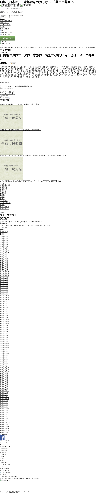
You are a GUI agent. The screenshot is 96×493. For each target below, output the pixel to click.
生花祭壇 (3, 193)
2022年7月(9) (4, 329)
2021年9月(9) (4, 349)
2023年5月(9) (4, 309)
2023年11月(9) (4, 298)
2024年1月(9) (4, 294)
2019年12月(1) (4, 391)
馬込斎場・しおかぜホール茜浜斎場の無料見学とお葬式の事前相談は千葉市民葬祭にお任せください (34, 155)
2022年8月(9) (4, 327)
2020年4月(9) (4, 383)
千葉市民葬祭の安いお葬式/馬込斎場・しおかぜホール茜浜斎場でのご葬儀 (25, 225)
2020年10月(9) (4, 371)
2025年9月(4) (4, 254)
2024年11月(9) (4, 274)
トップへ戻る (4, 443)
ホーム (2, 19)
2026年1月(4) (4, 246)
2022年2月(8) (4, 339)
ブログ (2, 27)
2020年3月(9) (4, 385)
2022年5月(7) (4, 333)
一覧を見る (4, 227)
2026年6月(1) (4, 238)
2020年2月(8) (4, 387)
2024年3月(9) (4, 290)
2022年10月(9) (4, 323)
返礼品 (2, 197)
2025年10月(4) (4, 252)
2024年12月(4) (4, 272)
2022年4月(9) (4, 335)
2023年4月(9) (4, 311)
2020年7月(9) (4, 377)
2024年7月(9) (4, 282)
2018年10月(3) (4, 399)
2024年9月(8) (4, 278)
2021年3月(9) (4, 361)
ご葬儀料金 (4, 187)
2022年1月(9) (4, 341)
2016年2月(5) (4, 418)
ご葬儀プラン (4, 23)
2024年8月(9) (4, 280)
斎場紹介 (3, 191)
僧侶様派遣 (4, 201)
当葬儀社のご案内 (6, 21)
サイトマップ (4, 209)
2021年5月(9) (4, 357)
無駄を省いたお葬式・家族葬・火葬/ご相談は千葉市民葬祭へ (20, 130)
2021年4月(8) (4, 359)
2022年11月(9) (4, 321)
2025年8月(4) (4, 256)
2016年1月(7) (4, 420)
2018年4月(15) (4, 411)
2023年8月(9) (4, 303)
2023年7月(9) (4, 305)
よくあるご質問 (5, 25)
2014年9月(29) (4, 430)
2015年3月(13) (4, 426)
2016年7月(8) (4, 413)
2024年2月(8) (4, 292)
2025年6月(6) (4, 260)
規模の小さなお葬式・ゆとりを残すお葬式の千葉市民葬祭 (19, 104)
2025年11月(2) (4, 250)
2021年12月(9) (4, 343)
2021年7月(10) (4, 353)
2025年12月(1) (4, 248)
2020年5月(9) (4, 381)
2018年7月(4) (4, 405)
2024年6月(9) (4, 284)
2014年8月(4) (4, 432)
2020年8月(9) (4, 375)
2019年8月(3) (4, 395)
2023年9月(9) (4, 301)
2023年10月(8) (4, 300)
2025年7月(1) (4, 258)
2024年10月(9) (4, 276)
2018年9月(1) (4, 401)
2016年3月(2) (4, 416)
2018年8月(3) (4, 403)
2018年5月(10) (4, 409)
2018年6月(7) (4, 407)
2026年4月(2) (4, 240)
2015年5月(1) (4, 424)
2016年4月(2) (4, 414)
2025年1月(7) (4, 270)
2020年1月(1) (4, 389)
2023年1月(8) (4, 317)
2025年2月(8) (4, 268)
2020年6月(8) (4, 379)
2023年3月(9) (4, 313)
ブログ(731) (4, 232)
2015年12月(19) (5, 422)
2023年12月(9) (4, 296)
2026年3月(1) (4, 242)
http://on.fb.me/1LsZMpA (7, 94)
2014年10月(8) (4, 428)
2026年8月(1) (4, 236)
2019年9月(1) (4, 393)
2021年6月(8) (4, 355)
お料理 (2, 199)
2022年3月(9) (4, 337)
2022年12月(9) (4, 319)
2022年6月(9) (4, 331)
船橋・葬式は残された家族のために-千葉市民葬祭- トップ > (20, 47)
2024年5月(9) (4, 286)
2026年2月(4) (4, 244)
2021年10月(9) (4, 347)
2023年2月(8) (4, 315)
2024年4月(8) (4, 288)
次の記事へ (4, 97)
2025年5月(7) (4, 262)
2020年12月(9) (4, 367)
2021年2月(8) (4, 363)
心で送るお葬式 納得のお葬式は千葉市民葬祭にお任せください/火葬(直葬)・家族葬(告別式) (30, 181)
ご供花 (2, 195)
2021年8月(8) (4, 351)
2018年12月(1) (4, 397)
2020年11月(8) (4, 369)
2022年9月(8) (4, 325)
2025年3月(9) (4, 266)
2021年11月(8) (4, 345)
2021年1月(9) (4, 365)
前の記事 (5, 95)
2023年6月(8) (4, 307)
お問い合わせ (4, 29)
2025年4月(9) (4, 264)
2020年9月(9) (4, 373)
